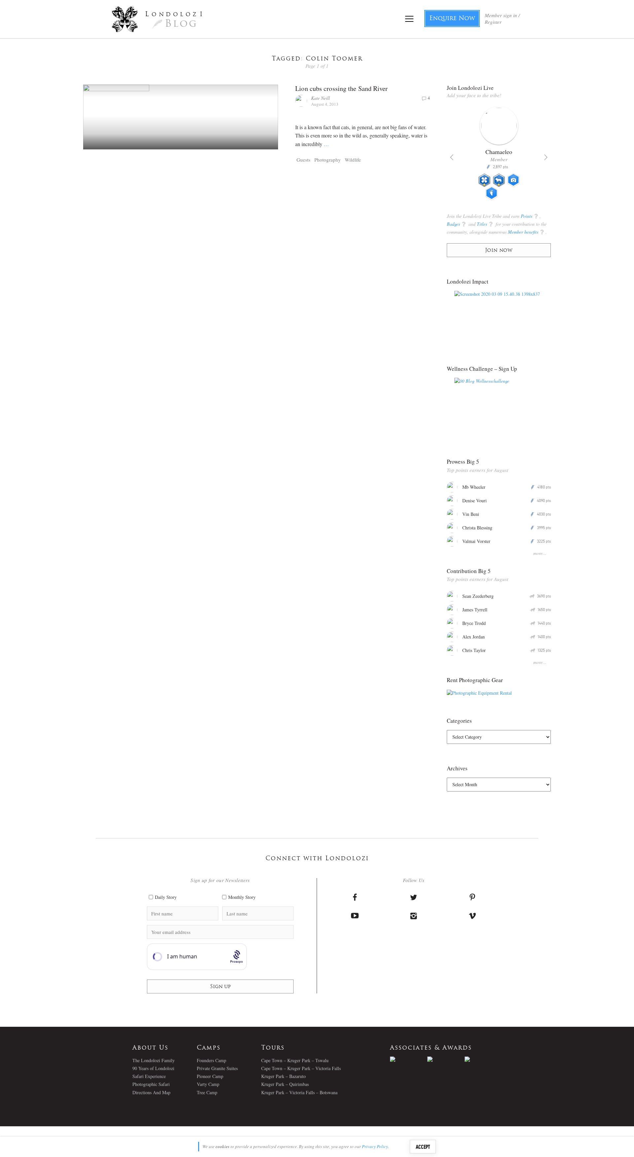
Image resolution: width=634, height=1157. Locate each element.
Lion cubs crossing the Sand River (341, 88)
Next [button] (546, 157)
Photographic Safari (151, 1084)
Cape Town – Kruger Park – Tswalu (295, 1060)
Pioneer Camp (210, 1076)
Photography (327, 159)
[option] (499, 156)
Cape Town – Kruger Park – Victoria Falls (301, 1068)
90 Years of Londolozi (153, 1068)
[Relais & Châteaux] (483, 1059)
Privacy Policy (375, 1146)
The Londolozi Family (153, 1060)
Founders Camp (211, 1060)
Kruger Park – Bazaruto (283, 1076)
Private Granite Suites (217, 1068)
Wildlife (353, 159)
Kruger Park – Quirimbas (285, 1084)
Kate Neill (320, 98)
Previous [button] (452, 157)
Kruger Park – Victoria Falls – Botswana (299, 1092)
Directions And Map (151, 1092)
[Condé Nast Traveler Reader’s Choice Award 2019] (408, 1059)
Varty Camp (208, 1084)
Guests (303, 159)
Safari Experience (149, 1076)
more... (539, 553)
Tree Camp (207, 1092)
